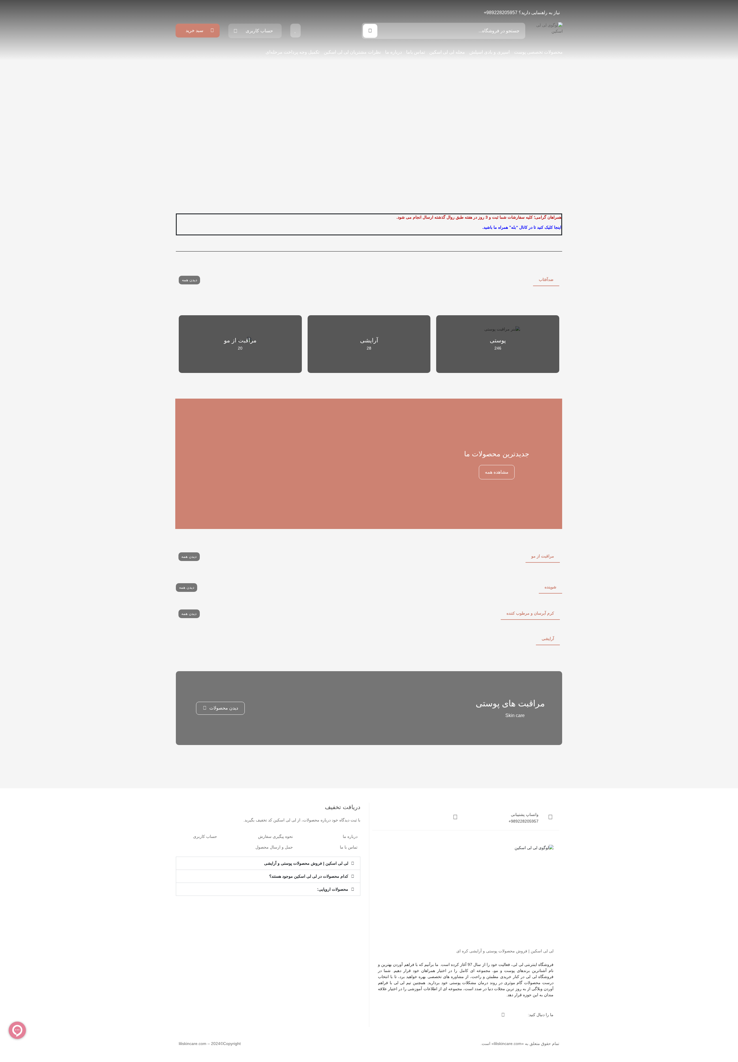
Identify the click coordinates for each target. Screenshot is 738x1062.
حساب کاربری (205, 836)
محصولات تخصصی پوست (538, 52)
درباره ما (393, 52)
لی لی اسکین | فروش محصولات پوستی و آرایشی (306, 863)
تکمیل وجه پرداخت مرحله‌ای (292, 52)
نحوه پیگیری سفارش (275, 836)
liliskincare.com (508, 1043)
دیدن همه (189, 280)
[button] (268, 863)
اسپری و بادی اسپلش (489, 52)
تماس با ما (348, 847)
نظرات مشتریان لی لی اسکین (352, 52)
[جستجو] (370, 31)
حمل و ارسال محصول (274, 847)
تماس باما (415, 52)
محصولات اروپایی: (332, 889)
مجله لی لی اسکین (447, 52)
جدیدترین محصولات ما (496, 454)
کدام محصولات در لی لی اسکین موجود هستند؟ (308, 876)
